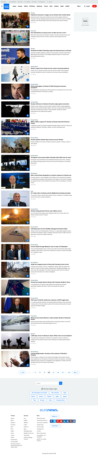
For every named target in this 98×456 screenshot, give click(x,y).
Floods (33, 396)
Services (26, 415)
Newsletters (55, 425)
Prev (23, 372)
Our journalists (14, 441)
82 (58, 372)
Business (39, 6)
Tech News (34, 316)
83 (62, 372)
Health (67, 6)
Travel (46, 6)
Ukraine (33, 13)
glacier (65, 396)
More (38, 415)
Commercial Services (42, 420)
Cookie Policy (40, 424)
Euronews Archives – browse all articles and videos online (16, 445)
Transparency (40, 429)
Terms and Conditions (42, 422)
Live (94, 6)
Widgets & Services (29, 433)
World (26, 6)
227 (69, 372)
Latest (14, 6)
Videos (12, 437)
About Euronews (41, 418)
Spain (64, 392)
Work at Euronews (41, 433)
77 (35, 372)
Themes (13, 415)
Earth (62, 6)
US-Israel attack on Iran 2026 (39, 392)
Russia (41, 396)
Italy (32, 191)
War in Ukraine (55, 392)
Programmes (14, 439)
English (4, 1)
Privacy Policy (40, 426)
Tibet (34, 400)
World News (34, 173)
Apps (25, 429)
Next (51, 6)
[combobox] (56, 2)
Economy (33, 30)
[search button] (48, 2)
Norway (42, 400)
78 (40, 372)
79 (44, 372)
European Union (60, 400)
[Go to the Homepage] (6, 6)
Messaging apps (28, 431)
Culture (56, 6)
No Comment (34, 262)
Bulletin (25, 420)
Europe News (34, 66)
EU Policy (32, 6)
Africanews (26, 435)
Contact (39, 431)
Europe (20, 6)
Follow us (26, 426)
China (50, 400)
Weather (26, 422)
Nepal (57, 396)
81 (53, 372)
